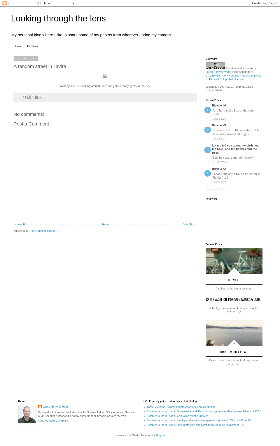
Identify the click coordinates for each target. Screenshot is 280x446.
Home (17, 46)
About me (32, 46)
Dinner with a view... (234, 351)
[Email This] (24, 97)
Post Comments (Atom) (43, 230)
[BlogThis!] (28, 97)
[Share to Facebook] (37, 97)
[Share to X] (32, 97)
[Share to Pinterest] (41, 97)
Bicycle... (234, 279)
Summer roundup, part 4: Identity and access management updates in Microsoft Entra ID (199, 420)
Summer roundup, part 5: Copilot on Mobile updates (177, 416)
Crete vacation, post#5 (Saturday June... (234, 299)
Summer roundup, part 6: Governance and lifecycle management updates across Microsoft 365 (203, 411)
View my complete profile (53, 421)
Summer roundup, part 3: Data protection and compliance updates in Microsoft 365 (196, 425)
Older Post (189, 224)
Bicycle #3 (219, 125)
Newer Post (21, 224)
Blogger (160, 435)
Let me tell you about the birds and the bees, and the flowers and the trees (235, 149)
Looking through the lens (58, 18)
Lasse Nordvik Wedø (218, 71)
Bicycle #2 (219, 169)
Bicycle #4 (219, 105)
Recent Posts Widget (215, 189)
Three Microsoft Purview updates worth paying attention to (181, 407)
